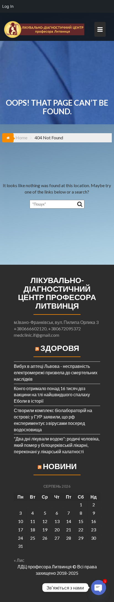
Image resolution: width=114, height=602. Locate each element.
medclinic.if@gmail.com (36, 335)
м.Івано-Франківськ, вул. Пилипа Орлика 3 (56, 322)
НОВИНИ (60, 466)
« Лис (19, 560)
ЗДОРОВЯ (59, 348)
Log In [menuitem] (8, 6)
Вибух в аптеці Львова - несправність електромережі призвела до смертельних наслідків (55, 372)
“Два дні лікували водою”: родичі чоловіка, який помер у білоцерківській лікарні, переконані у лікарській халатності (56, 445)
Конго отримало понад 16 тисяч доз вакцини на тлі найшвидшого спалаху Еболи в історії (52, 395)
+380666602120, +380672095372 (47, 328)
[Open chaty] (98, 587)
